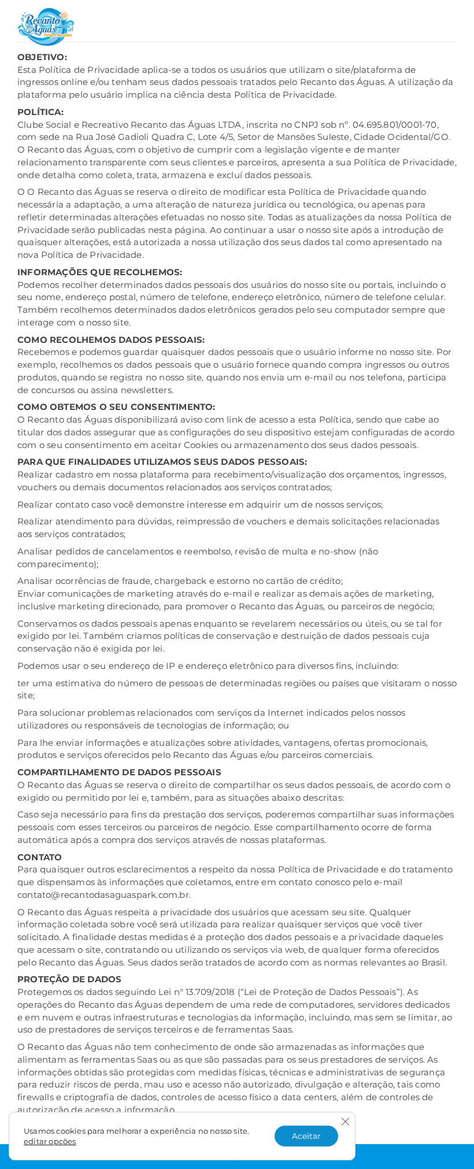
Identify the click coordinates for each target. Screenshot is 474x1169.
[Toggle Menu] (448, 25)
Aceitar (306, 1136)
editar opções (50, 1141)
